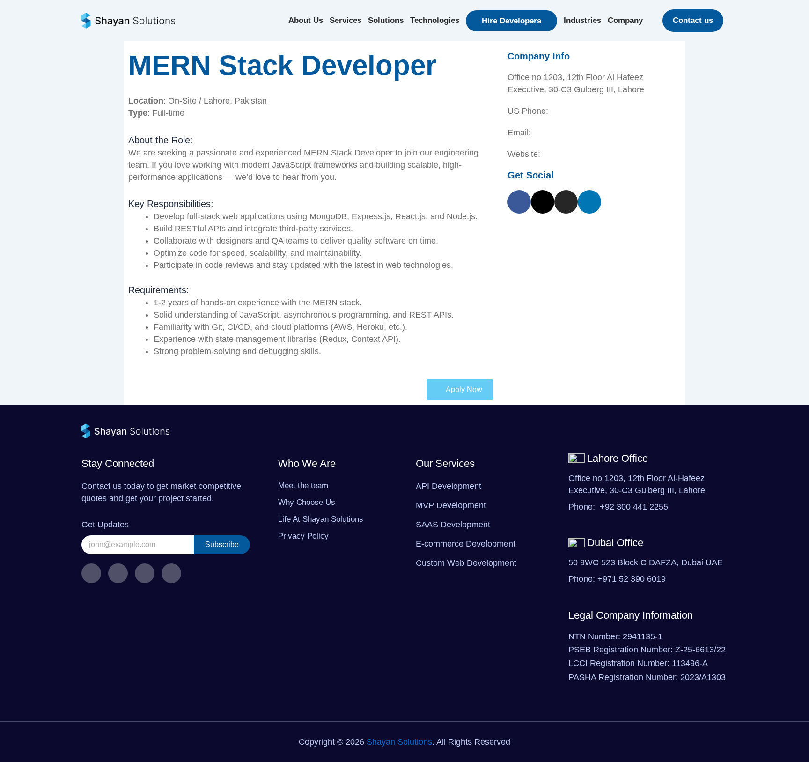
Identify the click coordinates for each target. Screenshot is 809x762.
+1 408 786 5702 (582, 111)
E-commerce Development (465, 543)
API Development (448, 486)
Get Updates (105, 524)
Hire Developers (511, 20)
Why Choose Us (306, 502)
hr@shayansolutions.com (580, 132)
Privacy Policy (303, 536)
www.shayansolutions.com (592, 154)
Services (345, 20)
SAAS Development (453, 524)
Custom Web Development (466, 563)
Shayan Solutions (399, 742)
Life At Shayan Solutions (320, 519)
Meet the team (303, 485)
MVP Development (451, 505)
